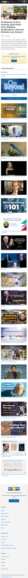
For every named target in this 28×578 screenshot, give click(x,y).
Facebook (3, 562)
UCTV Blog (3, 539)
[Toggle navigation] (24, 2)
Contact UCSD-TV (5, 556)
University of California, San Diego (8, 548)
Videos (2, 510)
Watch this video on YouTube (17, 17)
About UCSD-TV (4, 536)
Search (2, 527)
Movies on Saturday (5, 522)
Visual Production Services (7, 545)
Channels (3, 519)
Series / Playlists (4, 516)
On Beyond (14, 94)
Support (2, 542)
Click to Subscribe (14, 500)
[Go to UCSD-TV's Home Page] (8, 2)
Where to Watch (4, 525)
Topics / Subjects (5, 513)
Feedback (3, 559)
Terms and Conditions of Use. (6, 577)
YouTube (3, 565)
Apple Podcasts (4, 569)
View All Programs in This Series (14, 98)
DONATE (14, 60)
